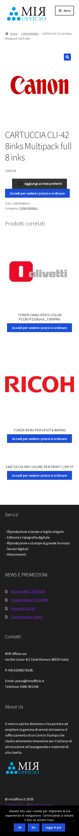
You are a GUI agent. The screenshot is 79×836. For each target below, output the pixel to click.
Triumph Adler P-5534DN (29, 600)
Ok (20, 827)
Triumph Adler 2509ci (26, 617)
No (34, 827)
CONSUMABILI (30, 34)
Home (14, 34)
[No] (73, 821)
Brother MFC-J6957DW (28, 591)
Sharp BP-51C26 (23, 608)
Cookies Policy (16, 805)
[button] (67, 57)
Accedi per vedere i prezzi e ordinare (37, 193)
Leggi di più (53, 827)
